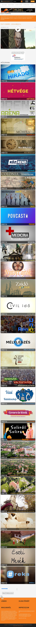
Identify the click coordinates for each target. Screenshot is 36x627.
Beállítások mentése (10, 593)
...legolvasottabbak (11, 4)
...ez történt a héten (26, 4)
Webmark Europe (20, 625)
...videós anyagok (4, 4)
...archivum (32, 4)
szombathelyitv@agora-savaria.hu (25, 616)
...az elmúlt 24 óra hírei (18, 4)
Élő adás (32, 1)
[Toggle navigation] (26, 1)
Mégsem (4, 593)
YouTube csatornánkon (5, 18)
